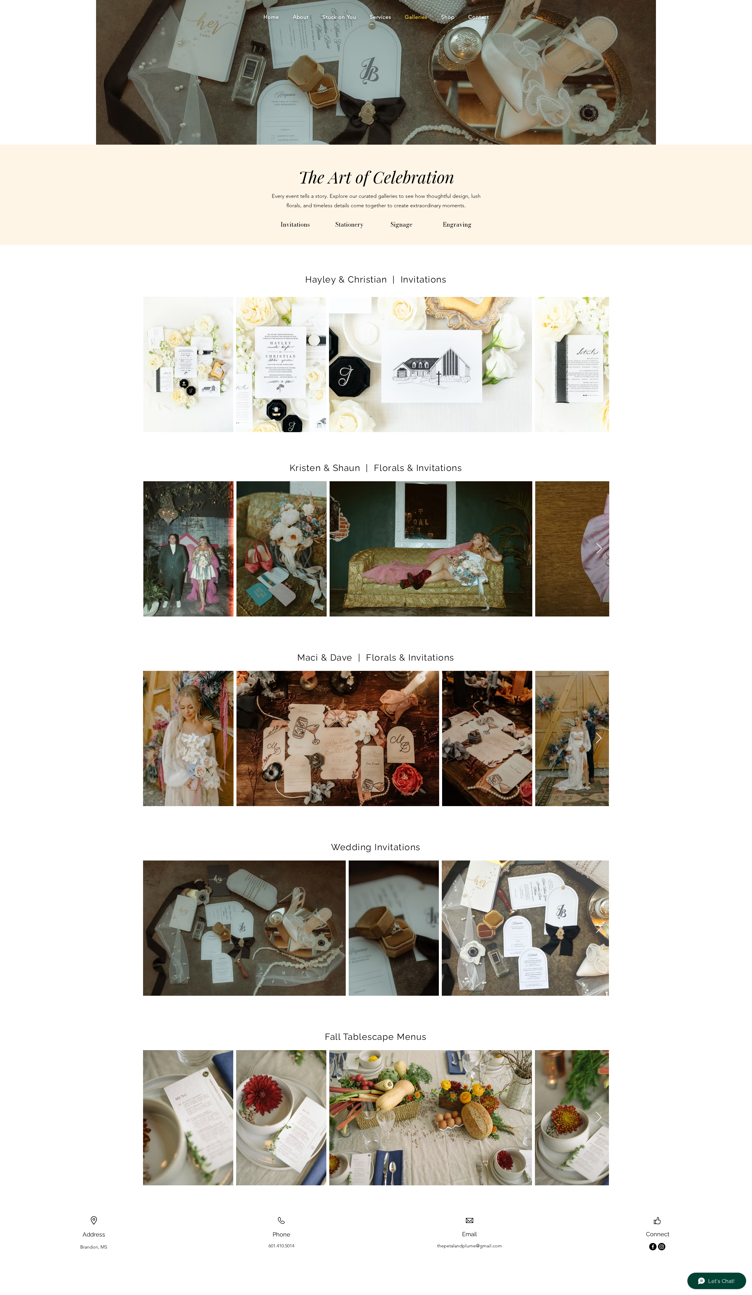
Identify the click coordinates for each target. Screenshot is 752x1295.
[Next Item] (599, 364)
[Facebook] (653, 1246)
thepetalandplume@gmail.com (469, 1246)
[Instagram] (661, 1246)
